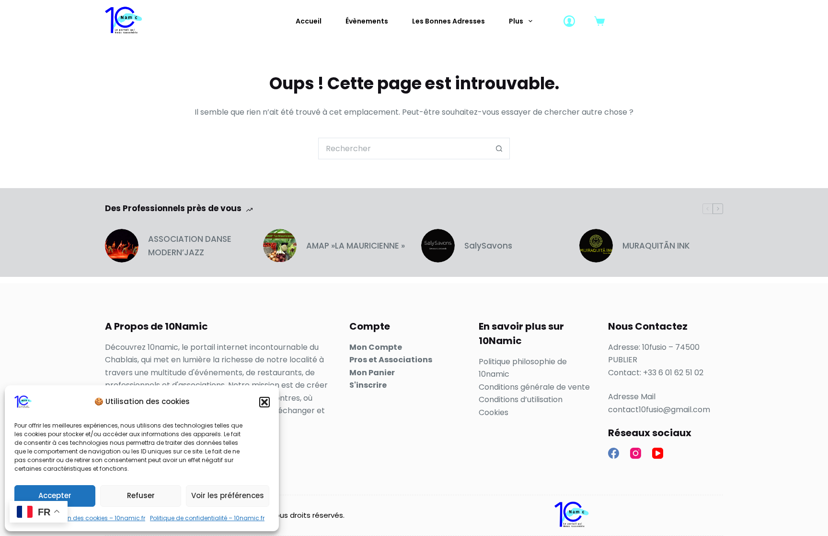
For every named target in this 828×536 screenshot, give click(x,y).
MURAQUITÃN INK (656, 245)
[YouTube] (657, 453)
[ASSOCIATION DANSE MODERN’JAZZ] (121, 245)
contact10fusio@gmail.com (659, 409)
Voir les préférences (227, 495)
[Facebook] (613, 453)
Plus (516, 21)
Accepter (54, 495)
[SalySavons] (438, 245)
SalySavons (488, 245)
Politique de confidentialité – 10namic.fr (207, 518)
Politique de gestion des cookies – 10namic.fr (79, 518)
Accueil (309, 21)
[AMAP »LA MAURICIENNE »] (280, 245)
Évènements (366, 21)
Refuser (141, 495)
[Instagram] (635, 453)
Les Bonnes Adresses (448, 21)
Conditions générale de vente (534, 387)
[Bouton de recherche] (499, 148)
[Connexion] (569, 21)
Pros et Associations (390, 359)
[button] (264, 402)
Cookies (493, 412)
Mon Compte (375, 347)
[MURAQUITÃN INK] (596, 245)
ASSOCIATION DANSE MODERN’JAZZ (189, 245)
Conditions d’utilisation (521, 399)
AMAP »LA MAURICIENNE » (355, 245)
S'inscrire (368, 385)
